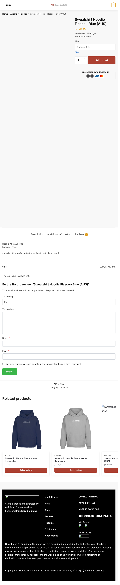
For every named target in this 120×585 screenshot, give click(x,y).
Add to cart (101, 60)
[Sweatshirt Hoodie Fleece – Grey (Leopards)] (75, 428)
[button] (84, 58)
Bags (47, 503)
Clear (77, 52)
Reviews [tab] (81, 234)
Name (6, 338)
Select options (26, 470)
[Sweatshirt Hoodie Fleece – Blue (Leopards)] (25, 428)
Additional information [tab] (59, 234)
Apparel (13, 14)
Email (5, 351)
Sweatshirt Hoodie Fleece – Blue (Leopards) (21, 459)
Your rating (8, 296)
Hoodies (23, 14)
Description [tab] (37, 234)
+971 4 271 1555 (87, 502)
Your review (8, 309)
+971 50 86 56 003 (89, 509)
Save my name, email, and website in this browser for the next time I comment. (43, 364)
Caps (47, 510)
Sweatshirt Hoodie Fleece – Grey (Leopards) (70, 459)
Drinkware (50, 529)
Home (5, 14)
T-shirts (49, 516)
